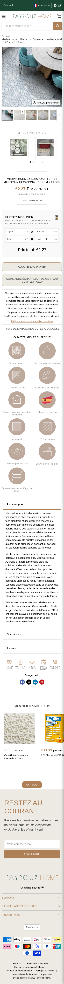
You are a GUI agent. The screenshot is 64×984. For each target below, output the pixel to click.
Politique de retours (45, 970)
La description (15, 504)
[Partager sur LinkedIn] (35, 682)
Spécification (14, 634)
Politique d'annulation (37, 963)
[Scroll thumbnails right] (59, 115)
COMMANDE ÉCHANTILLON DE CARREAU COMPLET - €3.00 (32, 280)
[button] (43, 162)
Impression (46, 974)
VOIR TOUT (32, 784)
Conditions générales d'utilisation (30, 967)
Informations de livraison (25, 974)
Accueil (6, 36)
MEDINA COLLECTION (32, 133)
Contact (8, 5)
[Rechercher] (57, 26)
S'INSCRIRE (32, 854)
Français (30, 927)
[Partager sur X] (28, 682)
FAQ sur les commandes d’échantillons (32, 321)
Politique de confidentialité (19, 970)
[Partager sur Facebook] (22, 682)
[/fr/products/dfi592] (19, 728)
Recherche (18, 963)
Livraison (12, 648)
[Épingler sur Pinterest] (41, 682)
